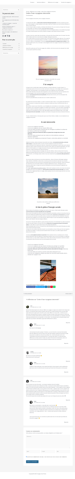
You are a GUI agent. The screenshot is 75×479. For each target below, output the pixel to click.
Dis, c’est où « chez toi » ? (7, 29)
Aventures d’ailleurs (41, 2)
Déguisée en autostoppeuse (59, 214)
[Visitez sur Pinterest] (9, 36)
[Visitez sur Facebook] (7, 36)
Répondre (68, 322)
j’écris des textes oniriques (47, 28)
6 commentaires (29, 15)
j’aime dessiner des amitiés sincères (38, 168)
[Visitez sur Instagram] (3, 36)
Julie (31, 305)
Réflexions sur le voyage (53, 2)
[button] (34, 2)
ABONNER (57, 456)
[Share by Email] (48, 287)
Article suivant (69, 293)
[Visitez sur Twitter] (5, 36)
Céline (35, 362)
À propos (32, 2)
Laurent (32, 351)
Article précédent (28, 293)
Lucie (31, 380)
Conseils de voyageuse (66, 2)
